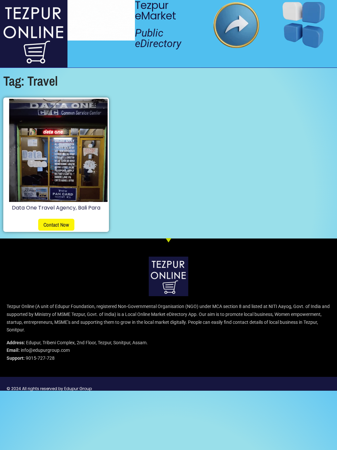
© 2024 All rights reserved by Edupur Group (49, 388)
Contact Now (56, 224)
